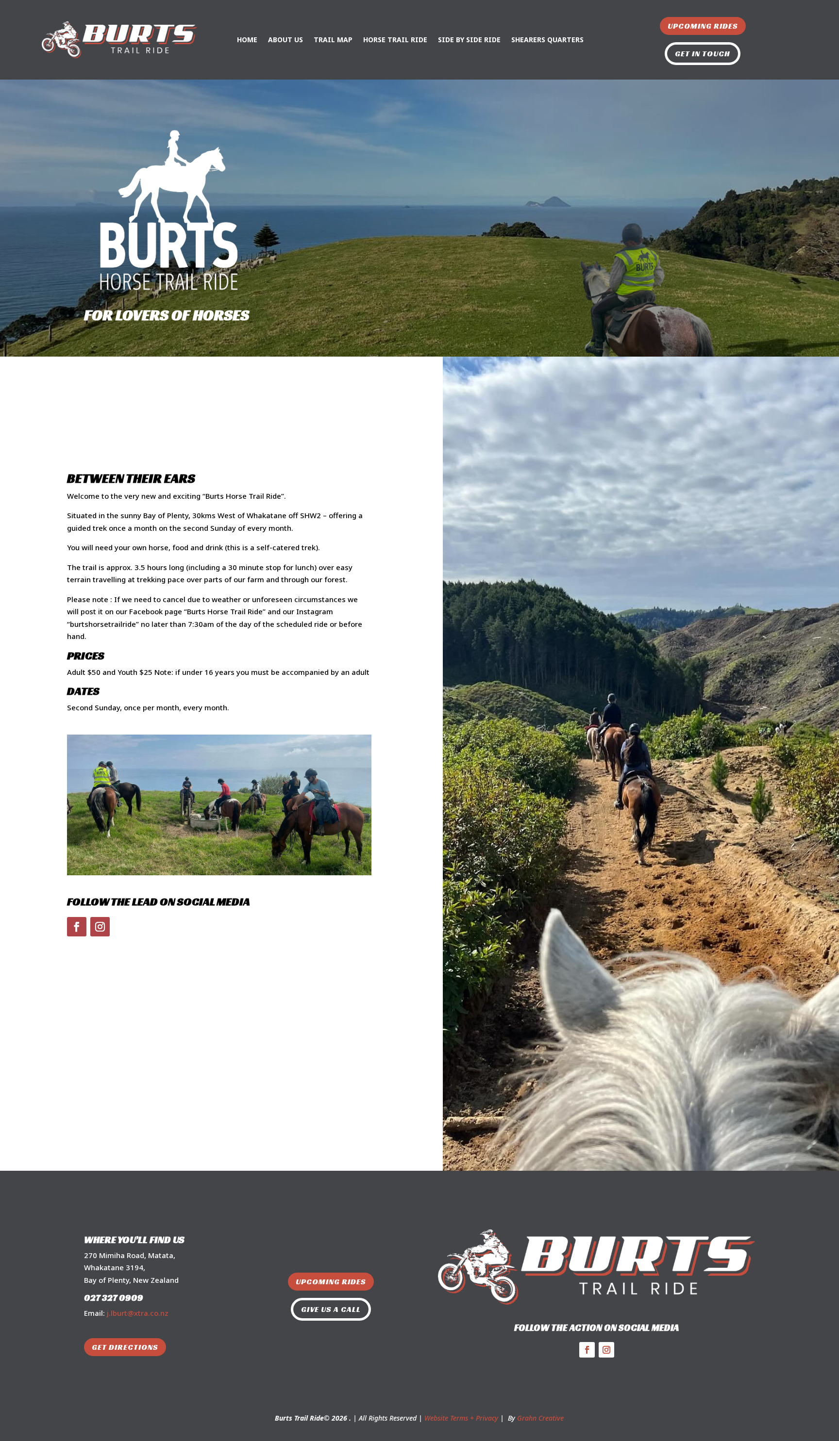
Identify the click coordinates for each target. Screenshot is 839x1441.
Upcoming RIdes (331, 1282)
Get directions (125, 1347)
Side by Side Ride (469, 39)
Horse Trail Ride (395, 39)
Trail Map (333, 39)
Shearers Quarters (547, 39)
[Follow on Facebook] (76, 926)
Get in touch (702, 54)
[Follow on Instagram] (100, 926)
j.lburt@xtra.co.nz (137, 1313)
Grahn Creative (540, 1418)
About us (285, 39)
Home (247, 39)
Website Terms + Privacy (461, 1418)
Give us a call (331, 1309)
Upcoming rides (703, 26)
